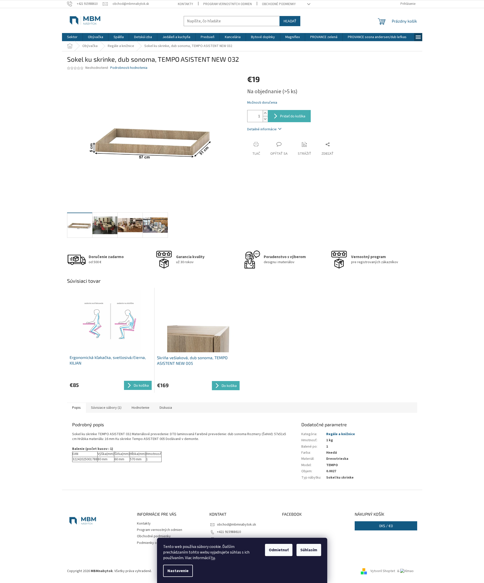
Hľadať (290, 21)
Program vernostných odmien (227, 4)
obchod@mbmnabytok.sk (236, 524)
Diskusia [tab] (166, 407)
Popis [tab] (76, 407)
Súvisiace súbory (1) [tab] (106, 407)
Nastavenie (178, 571)
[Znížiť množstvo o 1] (265, 119)
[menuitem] (72, 37)
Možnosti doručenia (262, 102)
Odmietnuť (279, 550)
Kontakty (185, 4)
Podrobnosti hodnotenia (128, 68)
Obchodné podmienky (279, 4)
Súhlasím (308, 550)
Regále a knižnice (340, 434)
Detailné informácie (262, 129)
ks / (386, 526)
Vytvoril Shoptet (382, 571)
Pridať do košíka (292, 116)
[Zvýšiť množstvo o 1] (265, 113)
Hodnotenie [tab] (140, 407)
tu (213, 558)
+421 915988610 (229, 531)
